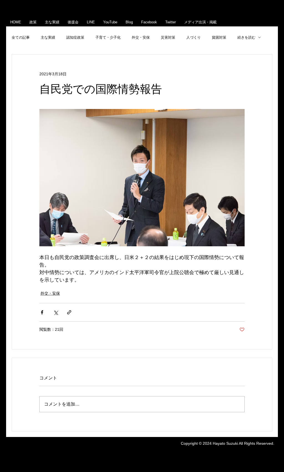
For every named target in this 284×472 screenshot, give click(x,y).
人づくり (193, 37)
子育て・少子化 (108, 37)
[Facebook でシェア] (42, 312)
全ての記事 (21, 37)
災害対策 (168, 37)
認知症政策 (75, 37)
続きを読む (246, 37)
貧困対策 (219, 37)
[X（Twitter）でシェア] (55, 312)
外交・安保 (141, 37)
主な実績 (48, 37)
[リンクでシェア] (69, 312)
